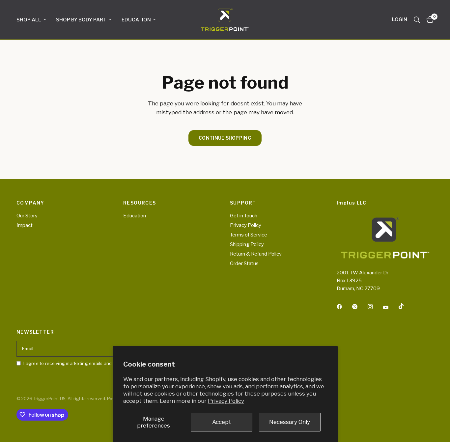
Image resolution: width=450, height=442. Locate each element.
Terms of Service (248, 235)
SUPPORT (243, 203)
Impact (24, 225)
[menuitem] (33, 20)
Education (136, 20)
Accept (221, 422)
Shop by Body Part (81, 20)
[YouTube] (390, 307)
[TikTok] (406, 306)
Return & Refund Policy (256, 254)
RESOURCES (139, 203)
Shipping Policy (247, 244)
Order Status (244, 263)
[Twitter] (359, 306)
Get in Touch (243, 216)
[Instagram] (375, 306)
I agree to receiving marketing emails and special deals (82, 363)
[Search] (416, 20)
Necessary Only (289, 422)
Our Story (27, 216)
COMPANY (30, 203)
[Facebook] (344, 306)
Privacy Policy (226, 401)
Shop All (28, 20)
